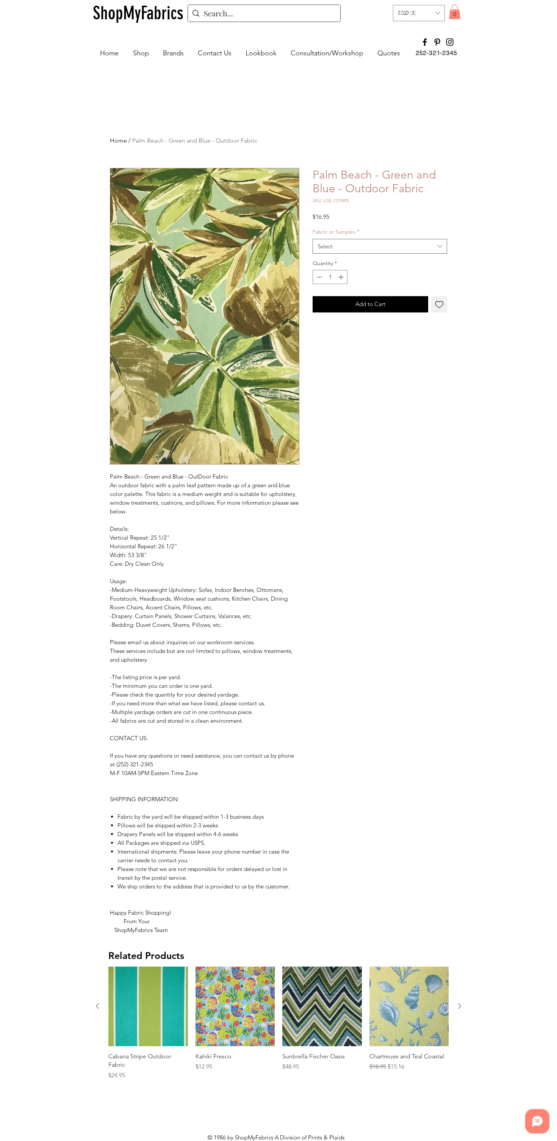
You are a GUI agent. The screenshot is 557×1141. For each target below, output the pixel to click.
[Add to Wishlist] (439, 304)
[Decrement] (318, 277)
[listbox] (419, 13)
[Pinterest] (437, 42)
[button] (419, 13)
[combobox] (380, 246)
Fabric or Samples (336, 231)
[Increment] (341, 277)
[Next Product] (459, 1006)
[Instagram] (450, 42)
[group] (278, 1027)
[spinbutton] (330, 277)
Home (118, 140)
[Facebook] (425, 42)
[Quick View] (148, 1006)
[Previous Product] (97, 1006)
